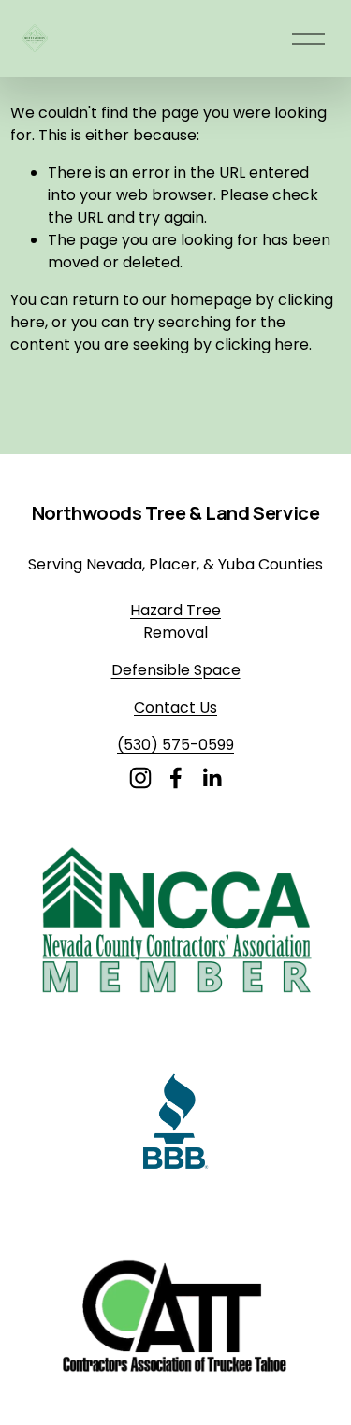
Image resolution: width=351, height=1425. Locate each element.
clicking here (262, 344)
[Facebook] (176, 778)
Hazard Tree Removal (175, 621)
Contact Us (175, 707)
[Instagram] (140, 778)
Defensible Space (176, 670)
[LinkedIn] (211, 778)
